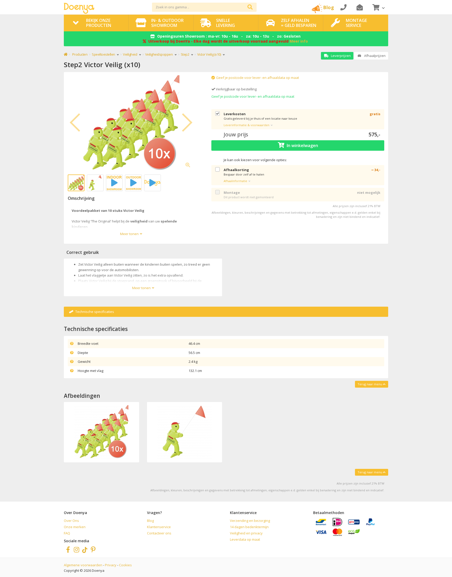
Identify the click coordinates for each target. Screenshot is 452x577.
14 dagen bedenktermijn (249, 526)
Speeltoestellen (104, 54)
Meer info (299, 41)
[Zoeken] (250, 7)
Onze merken (75, 526)
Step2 (185, 54)
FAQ (67, 533)
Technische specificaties (94, 311)
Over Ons (71, 520)
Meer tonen (129, 233)
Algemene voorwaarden (83, 565)
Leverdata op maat (245, 539)
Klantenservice (159, 526)
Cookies (125, 565)
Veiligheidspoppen (159, 54)
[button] (378, 7)
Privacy (110, 565)
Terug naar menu (370, 384)
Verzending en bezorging (250, 520)
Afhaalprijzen (374, 55)
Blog (150, 520)
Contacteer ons (159, 533)
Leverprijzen (340, 55)
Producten (80, 54)
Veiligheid (130, 54)
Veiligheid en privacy (246, 533)
